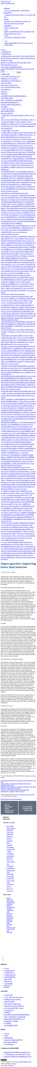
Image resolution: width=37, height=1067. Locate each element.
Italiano (11, 45)
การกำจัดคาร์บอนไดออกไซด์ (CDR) (16, 303)
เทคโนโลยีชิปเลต (26, 431)
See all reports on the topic (23, 137)
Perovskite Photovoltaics (11, 320)
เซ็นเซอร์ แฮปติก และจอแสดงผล (10, 104)
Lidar (5, 370)
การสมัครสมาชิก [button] (6, 52)
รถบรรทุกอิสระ (19, 238)
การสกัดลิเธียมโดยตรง (13, 210)
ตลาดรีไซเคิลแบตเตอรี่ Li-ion (9, 171)
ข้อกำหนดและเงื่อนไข (10, 1042)
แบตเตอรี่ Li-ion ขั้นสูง (27, 199)
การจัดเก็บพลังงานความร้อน (22, 326)
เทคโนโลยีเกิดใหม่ (9, 977)
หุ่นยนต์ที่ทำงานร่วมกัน (24, 403)
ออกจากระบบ (17, 34)
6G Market (29, 139)
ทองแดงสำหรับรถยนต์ (22, 156)
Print (2, 799)
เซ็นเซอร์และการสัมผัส (11, 1021)
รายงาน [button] (3, 49)
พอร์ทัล (6, 31)
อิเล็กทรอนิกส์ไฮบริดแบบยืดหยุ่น (25, 435)
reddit (17, 799)
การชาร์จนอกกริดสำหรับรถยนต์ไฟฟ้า (22, 269)
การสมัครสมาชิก (14, 10)
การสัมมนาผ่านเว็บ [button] (6, 56)
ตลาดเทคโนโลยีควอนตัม (17, 395)
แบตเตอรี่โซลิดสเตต (22, 225)
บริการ (3, 119)
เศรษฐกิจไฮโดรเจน (17, 311)
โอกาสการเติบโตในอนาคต (13, 119)
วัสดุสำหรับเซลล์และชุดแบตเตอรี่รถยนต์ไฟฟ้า (20, 219)
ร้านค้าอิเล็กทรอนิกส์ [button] (15, 67)
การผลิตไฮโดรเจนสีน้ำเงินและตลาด (23, 348)
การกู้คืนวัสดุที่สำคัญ (18, 158)
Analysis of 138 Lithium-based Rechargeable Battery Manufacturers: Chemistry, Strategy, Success (15, 790)
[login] (11, 1065)
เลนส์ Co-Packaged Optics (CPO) (13, 368)
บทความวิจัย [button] (16, 56)
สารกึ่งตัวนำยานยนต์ (21, 279)
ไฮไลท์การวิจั (14, 557)
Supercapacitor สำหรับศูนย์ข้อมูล (10, 228)
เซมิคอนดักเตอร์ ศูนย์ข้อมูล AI (10, 102)
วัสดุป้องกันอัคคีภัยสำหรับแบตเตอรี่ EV (16, 258)
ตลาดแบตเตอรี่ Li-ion (15, 215)
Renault (17, 685)
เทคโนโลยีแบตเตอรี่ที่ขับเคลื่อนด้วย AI (12, 202)
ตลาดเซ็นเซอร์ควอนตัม (8, 484)
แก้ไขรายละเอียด (25, 31)
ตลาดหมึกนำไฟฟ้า (9, 156)
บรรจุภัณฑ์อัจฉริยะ (12, 145)
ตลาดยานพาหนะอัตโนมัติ (8, 403)
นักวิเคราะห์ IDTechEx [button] (26, 58)
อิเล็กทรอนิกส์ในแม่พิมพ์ (18, 385)
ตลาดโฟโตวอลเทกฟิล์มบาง (9, 307)
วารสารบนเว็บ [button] (24, 56)
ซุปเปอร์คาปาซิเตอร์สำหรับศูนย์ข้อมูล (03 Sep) (17, 1056)
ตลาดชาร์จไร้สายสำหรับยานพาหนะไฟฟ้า (13, 290)
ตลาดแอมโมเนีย (23, 296)
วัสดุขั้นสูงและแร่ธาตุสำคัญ (9, 78)
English (6, 43)
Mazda (2, 713)
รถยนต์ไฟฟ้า (19, 273)
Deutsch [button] (22, 69)
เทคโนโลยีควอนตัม (6, 98)
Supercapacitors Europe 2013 (26, 794)
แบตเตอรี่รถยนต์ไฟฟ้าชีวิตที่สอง (26, 221)
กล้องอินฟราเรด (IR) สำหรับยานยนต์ (17, 480)
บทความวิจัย (19, 15)
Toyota (2, 701)
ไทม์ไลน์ (6, 987)
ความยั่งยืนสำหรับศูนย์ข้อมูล (27, 512)
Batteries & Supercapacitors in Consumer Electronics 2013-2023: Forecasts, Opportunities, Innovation (18, 787)
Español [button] (32, 69)
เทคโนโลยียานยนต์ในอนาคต (13, 262)
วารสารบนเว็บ (28, 15)
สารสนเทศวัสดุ (24, 182)
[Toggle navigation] (1, 5)
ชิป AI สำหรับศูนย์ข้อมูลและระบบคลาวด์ (17, 424)
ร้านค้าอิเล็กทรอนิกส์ (19, 37)
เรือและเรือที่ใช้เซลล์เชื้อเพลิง (9, 260)
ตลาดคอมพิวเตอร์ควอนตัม (21, 393)
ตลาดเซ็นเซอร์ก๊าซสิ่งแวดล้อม (26, 476)
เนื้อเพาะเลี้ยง (25, 330)
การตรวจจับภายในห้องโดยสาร (20, 439)
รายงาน (6, 10)
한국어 (21, 43)
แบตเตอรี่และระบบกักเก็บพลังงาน (11, 81)
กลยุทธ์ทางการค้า (27, 119)
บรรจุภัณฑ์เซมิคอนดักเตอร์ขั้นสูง (17, 366)
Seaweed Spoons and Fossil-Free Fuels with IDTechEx (10, 918)
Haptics (3, 478)
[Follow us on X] (20, 886)
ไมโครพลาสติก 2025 (15, 506)
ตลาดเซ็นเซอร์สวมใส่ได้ (11, 555)
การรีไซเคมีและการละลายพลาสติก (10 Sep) (17, 1054)
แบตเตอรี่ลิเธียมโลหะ (11, 217)
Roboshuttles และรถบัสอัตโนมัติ (18, 277)
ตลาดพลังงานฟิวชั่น (24, 307)
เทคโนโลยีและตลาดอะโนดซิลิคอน (11, 223)
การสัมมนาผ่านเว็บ (10, 15)
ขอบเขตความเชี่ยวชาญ (18, 115)
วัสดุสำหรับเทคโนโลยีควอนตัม (10, 182)
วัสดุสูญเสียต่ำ (31, 141)
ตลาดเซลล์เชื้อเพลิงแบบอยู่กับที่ (22, 321)
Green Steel (7, 311)
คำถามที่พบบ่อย (9, 1044)
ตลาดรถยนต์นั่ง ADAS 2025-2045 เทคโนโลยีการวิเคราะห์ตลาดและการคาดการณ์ (18, 414)
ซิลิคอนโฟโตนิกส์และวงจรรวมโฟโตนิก (19, 372)
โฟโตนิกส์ (4, 94)
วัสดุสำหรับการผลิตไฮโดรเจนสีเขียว (19, 178)
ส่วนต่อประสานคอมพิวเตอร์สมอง (19, 471)
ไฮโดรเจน (4, 91)
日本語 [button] (7, 69)
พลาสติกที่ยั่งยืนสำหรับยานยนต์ (12, 189)
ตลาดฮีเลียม (4, 167)
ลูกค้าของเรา (19, 21)
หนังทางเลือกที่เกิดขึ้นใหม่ (11, 161)
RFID (4, 145)
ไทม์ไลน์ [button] (31, 56)
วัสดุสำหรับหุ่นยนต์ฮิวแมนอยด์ (19, 410)
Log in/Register (8, 37)
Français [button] (27, 69)
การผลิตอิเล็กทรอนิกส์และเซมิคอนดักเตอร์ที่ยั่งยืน (19, 457)
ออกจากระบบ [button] (13, 65)
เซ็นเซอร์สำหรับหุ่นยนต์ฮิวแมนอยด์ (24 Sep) (17, 1052)
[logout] (14, 1063)
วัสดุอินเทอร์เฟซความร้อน (9, 459)
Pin (15, 799)
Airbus (33, 618)
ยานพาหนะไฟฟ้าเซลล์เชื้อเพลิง (10, 351)
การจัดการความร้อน (7, 109)
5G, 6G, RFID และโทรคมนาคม (10, 76)
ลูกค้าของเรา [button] (16, 58)
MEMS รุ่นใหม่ (14, 444)
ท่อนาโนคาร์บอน (20, 152)
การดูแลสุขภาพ (5, 89)
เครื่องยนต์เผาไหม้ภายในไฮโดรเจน (11, 355)
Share (20, 799)
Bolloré (27, 712)
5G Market (23, 139)
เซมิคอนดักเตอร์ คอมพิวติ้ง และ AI (14, 1019)
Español (6, 45)
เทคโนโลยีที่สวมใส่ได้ (7, 111)
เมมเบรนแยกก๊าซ (9, 504)
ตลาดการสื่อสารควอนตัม (8, 446)
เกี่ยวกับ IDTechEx (9, 21)
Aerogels (3, 152)
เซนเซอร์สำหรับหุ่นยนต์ (20, 418)
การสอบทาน (5, 126)
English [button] (3, 69)
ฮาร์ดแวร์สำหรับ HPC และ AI (24, 437)
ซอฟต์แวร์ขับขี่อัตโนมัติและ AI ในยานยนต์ (13, 401)
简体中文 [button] (12, 69)
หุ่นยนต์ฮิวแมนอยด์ (26, 406)
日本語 (11, 43)
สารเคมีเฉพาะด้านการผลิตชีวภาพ (18, 491)
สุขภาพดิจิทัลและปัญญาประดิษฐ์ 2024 (12, 546)
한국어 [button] (17, 69)
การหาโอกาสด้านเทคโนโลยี (27, 124)
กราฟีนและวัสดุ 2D (20, 163)
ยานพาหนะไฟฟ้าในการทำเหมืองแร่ (17, 256)
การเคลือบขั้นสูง (28, 150)
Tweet (9, 799)
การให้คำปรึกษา (25, 10)
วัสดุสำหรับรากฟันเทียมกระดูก (19, 342)
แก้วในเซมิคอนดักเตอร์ (8, 437)
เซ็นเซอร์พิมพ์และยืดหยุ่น (21, 387)
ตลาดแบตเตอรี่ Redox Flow (9, 221)
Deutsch (25, 43)
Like (12, 799)
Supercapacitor (32, 225)
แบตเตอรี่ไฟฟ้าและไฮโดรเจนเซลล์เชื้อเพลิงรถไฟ (21, 243)
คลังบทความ (8, 981)
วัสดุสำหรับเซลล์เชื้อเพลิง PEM (26, 180)
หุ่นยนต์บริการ (31, 418)
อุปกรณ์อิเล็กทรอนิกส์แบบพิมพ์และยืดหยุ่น (13, 96)
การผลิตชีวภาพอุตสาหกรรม (17, 167)
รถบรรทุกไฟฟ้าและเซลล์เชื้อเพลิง (22, 249)
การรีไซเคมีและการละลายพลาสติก (23, 497)
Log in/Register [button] (5, 67)
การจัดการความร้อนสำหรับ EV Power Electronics (19, 288)
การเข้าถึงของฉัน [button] (10, 62)
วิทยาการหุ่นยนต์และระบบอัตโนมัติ (11, 100)
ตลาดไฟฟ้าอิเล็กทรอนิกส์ (26, 444)
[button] (7, 8)
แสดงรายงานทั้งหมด (7, 113)
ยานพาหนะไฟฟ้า (6, 83)
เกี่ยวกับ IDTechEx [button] (6, 58)
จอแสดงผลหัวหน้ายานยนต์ (13, 478)
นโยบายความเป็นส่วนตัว (11, 1040)
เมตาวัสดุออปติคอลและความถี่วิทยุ (11, 143)
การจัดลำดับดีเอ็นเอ (22, 340)
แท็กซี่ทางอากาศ (10, 238)
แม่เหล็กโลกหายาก (21, 186)
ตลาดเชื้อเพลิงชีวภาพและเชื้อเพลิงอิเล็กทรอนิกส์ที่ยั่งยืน (17, 515)
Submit (19, 72)
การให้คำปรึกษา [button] (6, 54)
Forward (5, 799)
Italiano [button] (3, 70)
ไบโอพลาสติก (10, 152)
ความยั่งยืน (4, 106)
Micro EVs (8, 269)
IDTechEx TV (8, 985)
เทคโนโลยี (6, 557)
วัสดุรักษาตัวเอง (13, 512)
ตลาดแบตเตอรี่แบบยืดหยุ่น (28, 210)
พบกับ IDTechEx (15, 23)
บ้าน (2, 557)
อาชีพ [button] (10, 60)
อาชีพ (22, 23)
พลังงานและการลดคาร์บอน (9, 85)
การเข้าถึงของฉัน (14, 31)
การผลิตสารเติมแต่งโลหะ (25, 135)
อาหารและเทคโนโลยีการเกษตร (10, 87)
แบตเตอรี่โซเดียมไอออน (8, 225)
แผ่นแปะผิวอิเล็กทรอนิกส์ (14, 551)
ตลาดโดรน (25, 247)
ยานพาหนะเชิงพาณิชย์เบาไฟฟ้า (18, 251)
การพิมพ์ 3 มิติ (5, 74)
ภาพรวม (6, 1033)
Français (30, 43)
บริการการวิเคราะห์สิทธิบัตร (17, 126)
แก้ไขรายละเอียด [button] (21, 62)
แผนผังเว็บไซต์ (8, 1038)
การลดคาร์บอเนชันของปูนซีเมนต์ (23, 305)
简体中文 (16, 43)
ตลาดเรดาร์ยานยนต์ (28, 399)
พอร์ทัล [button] (3, 62)
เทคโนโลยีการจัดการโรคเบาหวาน (15, 338)
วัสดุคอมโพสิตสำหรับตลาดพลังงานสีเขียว (13, 499)
